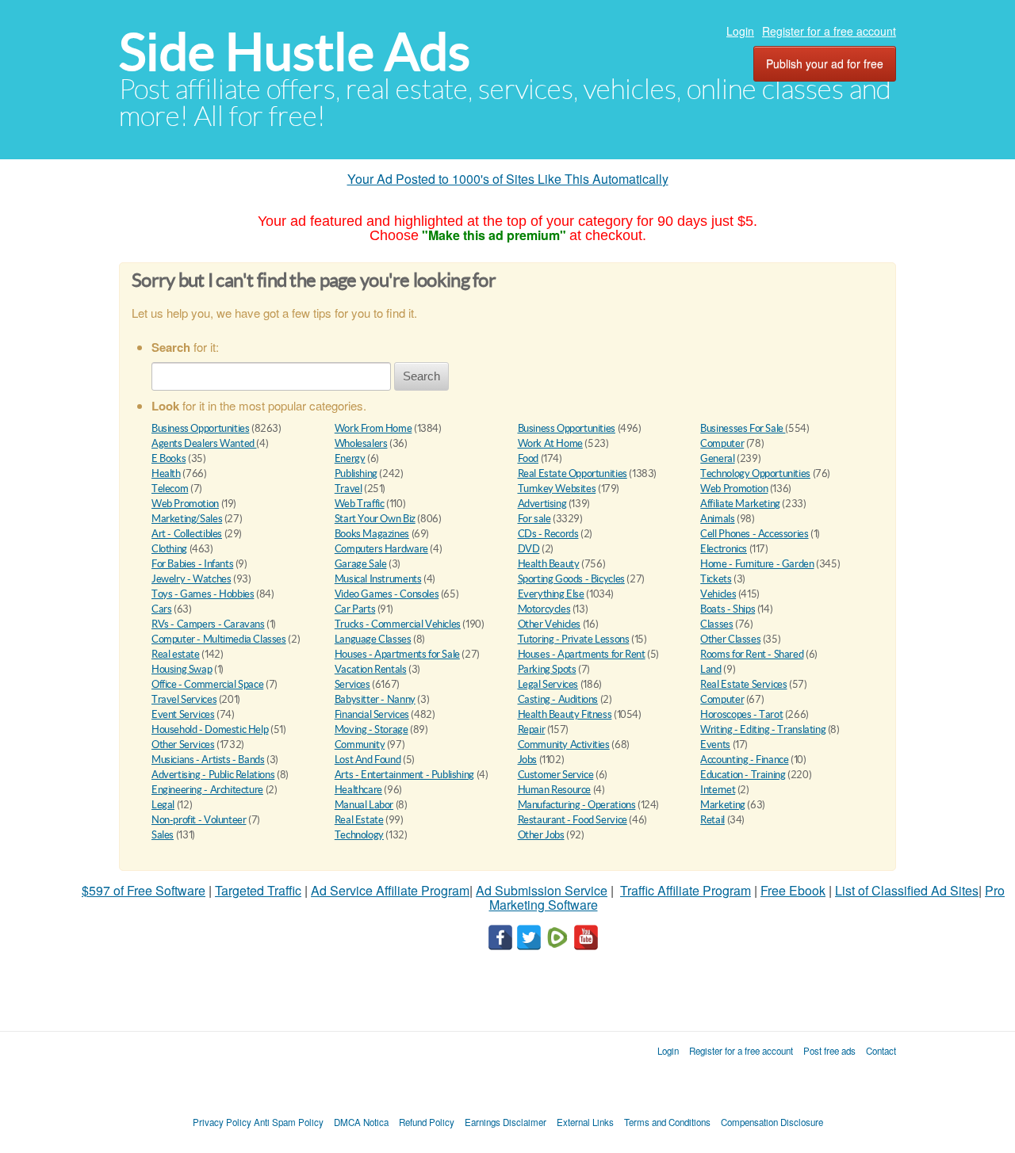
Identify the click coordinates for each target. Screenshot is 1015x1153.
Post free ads (829, 1050)
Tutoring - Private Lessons (574, 639)
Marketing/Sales (186, 519)
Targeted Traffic (258, 890)
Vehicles (718, 594)
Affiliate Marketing (740, 504)
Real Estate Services (743, 684)
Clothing (169, 549)
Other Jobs (541, 835)
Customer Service (556, 775)
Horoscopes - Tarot (741, 714)
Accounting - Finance (744, 759)
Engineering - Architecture (207, 790)
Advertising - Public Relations (212, 775)
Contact (881, 1050)
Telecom (169, 488)
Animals (717, 519)
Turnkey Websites (557, 488)
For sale (534, 519)
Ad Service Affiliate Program (390, 890)
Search (421, 376)
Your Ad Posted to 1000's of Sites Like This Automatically (507, 179)
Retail (712, 820)
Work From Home (373, 428)
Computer (722, 443)
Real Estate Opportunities (572, 473)
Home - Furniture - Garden (757, 564)
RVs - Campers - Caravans (208, 624)
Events (715, 744)
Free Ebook (792, 890)
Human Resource (555, 790)
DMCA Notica (361, 1122)
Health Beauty (549, 564)
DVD (529, 549)
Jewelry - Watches (191, 579)
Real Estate (359, 820)
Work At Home (550, 443)
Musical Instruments (378, 579)
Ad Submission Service (541, 890)
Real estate (175, 654)
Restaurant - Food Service (572, 820)
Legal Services (548, 684)
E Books (168, 458)
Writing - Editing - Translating (762, 729)
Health (166, 473)
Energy (350, 458)
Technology (359, 835)
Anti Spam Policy (289, 1122)
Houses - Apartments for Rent (581, 654)
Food (528, 458)
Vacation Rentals (371, 669)
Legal (162, 805)
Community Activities (564, 744)
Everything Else (551, 594)
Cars (161, 609)
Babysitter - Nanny (375, 699)
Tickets (715, 579)
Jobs (527, 759)
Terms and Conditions (667, 1122)
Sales (162, 835)
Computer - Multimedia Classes (218, 639)
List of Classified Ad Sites (907, 890)
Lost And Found (368, 759)
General (717, 458)
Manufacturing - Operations (577, 805)
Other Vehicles (549, 624)
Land (710, 669)
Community (360, 744)
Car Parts (355, 609)
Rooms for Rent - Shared (751, 654)
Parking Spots (547, 669)
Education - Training (742, 775)
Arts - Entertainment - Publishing (404, 775)
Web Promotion (734, 488)
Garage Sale (361, 564)
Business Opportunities (200, 428)
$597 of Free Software (143, 890)
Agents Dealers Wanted (203, 443)
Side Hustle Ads (294, 52)
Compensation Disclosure (772, 1122)
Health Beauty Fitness (565, 714)
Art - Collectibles (186, 534)
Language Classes (373, 639)
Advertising (542, 504)
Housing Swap (181, 669)
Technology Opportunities (755, 473)
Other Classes (730, 639)
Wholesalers (361, 443)
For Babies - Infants (192, 564)
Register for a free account (829, 31)
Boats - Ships (727, 609)
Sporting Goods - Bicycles (571, 579)
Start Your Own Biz (375, 519)
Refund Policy (426, 1122)
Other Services (183, 744)
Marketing (722, 805)
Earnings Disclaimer (505, 1122)
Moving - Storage (371, 729)
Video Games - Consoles (387, 594)
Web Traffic (360, 504)
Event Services (183, 714)
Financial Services (372, 714)
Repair (532, 729)
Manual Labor (364, 805)
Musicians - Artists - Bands (207, 759)
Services (352, 684)
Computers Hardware (381, 549)
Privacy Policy (222, 1122)
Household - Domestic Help (209, 729)
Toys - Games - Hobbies (202, 594)
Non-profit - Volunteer (198, 820)
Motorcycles (544, 609)
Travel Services (183, 699)
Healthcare (358, 790)
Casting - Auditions (558, 699)
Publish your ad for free (824, 63)
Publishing (356, 473)
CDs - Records (548, 534)
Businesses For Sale (742, 428)
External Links (585, 1122)
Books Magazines (372, 534)
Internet (717, 790)
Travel (348, 488)
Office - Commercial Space (207, 684)
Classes (716, 624)
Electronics (723, 549)
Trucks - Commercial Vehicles (398, 624)
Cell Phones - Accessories (754, 534)
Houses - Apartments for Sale (397, 654)
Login (740, 31)
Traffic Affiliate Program (685, 890)
